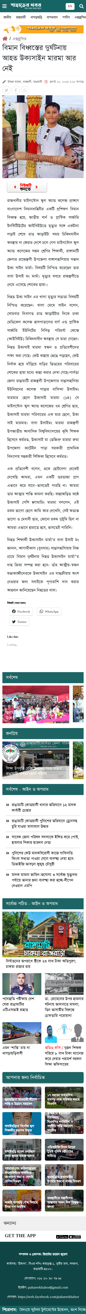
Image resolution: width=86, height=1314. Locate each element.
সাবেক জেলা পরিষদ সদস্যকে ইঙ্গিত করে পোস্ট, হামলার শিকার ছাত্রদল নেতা (45, 839)
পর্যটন (66, 17)
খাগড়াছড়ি (36, 17)
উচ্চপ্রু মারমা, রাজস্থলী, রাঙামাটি (25, 82)
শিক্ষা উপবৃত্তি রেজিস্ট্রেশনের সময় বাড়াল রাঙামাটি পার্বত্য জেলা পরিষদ (34, 771)
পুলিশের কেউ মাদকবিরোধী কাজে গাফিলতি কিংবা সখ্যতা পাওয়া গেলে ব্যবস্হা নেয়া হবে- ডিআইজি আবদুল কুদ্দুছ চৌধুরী (43, 858)
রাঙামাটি (21, 17)
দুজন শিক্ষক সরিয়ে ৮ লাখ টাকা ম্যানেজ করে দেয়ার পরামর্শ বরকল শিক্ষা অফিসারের (64, 1056)
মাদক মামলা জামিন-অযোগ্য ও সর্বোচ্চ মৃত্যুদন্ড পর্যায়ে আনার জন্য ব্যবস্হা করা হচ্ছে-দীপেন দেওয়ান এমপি (44, 880)
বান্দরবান (52, 17)
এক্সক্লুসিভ (19, 39)
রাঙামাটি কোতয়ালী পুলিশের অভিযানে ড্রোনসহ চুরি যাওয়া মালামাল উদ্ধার (44, 823)
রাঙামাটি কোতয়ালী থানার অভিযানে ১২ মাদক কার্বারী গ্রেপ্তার (44, 807)
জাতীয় (7, 17)
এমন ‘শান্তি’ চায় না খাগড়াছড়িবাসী (16, 1050)
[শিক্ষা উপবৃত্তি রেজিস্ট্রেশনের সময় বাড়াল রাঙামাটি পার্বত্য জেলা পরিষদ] (35, 760)
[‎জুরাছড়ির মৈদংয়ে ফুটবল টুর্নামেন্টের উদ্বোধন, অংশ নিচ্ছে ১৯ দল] (35, 704)
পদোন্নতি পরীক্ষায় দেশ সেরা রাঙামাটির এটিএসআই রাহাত (18, 1004)
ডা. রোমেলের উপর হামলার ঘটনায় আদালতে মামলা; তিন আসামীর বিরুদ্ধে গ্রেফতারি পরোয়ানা (64, 1007)
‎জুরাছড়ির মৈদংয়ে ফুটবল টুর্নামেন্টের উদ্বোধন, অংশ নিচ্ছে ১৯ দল (31, 715)
